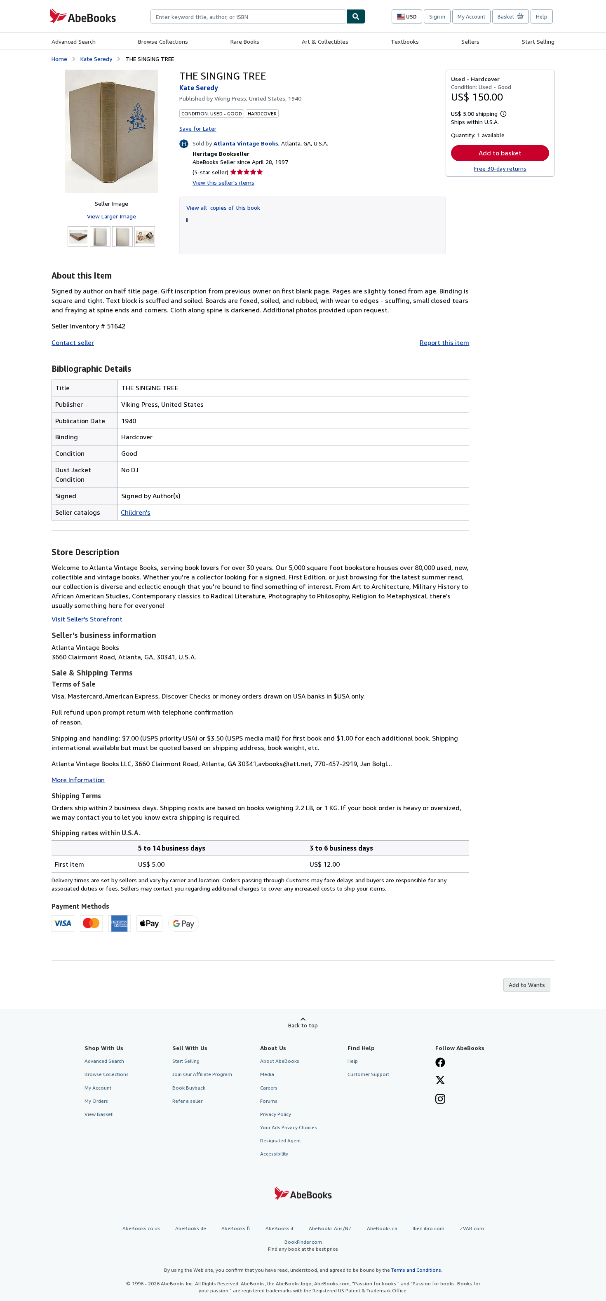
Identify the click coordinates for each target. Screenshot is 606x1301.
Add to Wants (527, 984)
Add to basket (500, 153)
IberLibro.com (428, 1228)
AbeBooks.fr (235, 1228)
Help (541, 16)
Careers (268, 1088)
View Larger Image (111, 216)
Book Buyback (188, 1088)
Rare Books (244, 41)
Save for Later (197, 128)
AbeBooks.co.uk (141, 1228)
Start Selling (538, 41)
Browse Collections (163, 41)
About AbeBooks (279, 1061)
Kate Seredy (96, 58)
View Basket (99, 1114)
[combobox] (248, 16)
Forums (268, 1101)
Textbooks (405, 41)
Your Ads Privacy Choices (288, 1127)
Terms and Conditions (416, 1270)
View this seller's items (223, 182)
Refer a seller (187, 1101)
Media (267, 1074)
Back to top (303, 1025)
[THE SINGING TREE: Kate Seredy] (111, 131)
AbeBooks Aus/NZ (330, 1228)
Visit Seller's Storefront (87, 619)
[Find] (356, 16)
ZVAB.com (472, 1228)
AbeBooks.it (279, 1228)
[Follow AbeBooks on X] (440, 1081)
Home (59, 58)
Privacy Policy (275, 1114)
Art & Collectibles (325, 41)
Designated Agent (280, 1140)
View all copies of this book (223, 207)
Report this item (444, 342)
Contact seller (73, 342)
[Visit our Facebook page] (440, 1063)
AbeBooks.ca (382, 1228)
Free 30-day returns (500, 168)
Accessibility (274, 1154)
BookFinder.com (303, 1245)
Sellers (470, 41)
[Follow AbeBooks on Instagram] (440, 1100)
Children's (135, 512)
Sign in (437, 16)
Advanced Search (74, 41)
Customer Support (368, 1074)
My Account (471, 16)
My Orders (96, 1101)
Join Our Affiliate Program (202, 1074)
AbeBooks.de (190, 1228)
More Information (78, 780)
